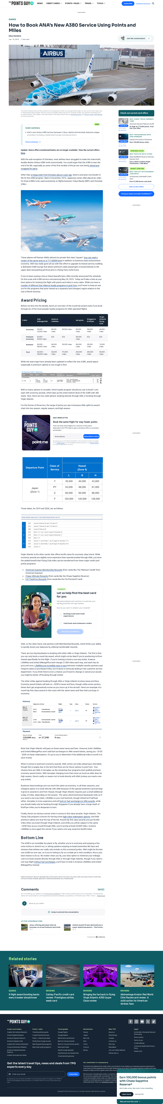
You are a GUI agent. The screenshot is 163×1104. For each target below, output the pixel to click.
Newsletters (112, 1047)
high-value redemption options (76, 816)
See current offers (136, 187)
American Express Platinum (16, 1038)
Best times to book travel (66, 1038)
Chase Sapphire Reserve (15, 1035)
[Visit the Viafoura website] (100, 937)
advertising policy (76, 114)
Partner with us (113, 1053)
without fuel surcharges (44, 862)
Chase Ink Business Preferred (16, 1047)
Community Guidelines (52, 894)
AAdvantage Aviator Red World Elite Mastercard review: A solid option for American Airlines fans (137, 999)
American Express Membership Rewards (44, 570)
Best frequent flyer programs (42, 1044)
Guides (12, 19)
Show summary (31, 142)
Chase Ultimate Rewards (37, 576)
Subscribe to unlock (91, 436)
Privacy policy (138, 1037)
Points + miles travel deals (41, 1038)
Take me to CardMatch (70, 632)
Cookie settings (139, 1043)
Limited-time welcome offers (16, 1055)
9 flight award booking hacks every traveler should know (24, 996)
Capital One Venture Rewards (17, 1032)
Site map (112, 1044)
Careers (111, 1038)
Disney (85, 1050)
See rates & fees (122, 130)
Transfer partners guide (40, 1032)
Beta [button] (100, 889)
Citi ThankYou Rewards (36, 579)
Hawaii (85, 1032)
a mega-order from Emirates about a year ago (51, 175)
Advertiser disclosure (143, 3)
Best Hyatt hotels (63, 1047)
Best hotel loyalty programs (41, 1047)
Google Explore (63, 1035)
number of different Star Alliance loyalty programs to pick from (49, 285)
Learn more (126, 1094)
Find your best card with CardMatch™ (136, 194)
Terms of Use (60, 443)
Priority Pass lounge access (41, 1041)
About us (112, 1032)
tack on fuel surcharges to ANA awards (77, 801)
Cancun (86, 1047)
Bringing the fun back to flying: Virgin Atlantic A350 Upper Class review (99, 997)
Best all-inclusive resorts (66, 1041)
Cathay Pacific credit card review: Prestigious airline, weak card (60, 997)
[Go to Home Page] (21, 3)
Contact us (112, 1041)
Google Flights (63, 1032)
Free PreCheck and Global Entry (68, 1053)
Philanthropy (113, 1035)
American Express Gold (15, 1041)
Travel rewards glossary (66, 1056)
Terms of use (138, 1040)
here (23, 153)
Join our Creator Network (117, 1050)
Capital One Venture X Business (17, 1044)
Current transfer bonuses (40, 1035)
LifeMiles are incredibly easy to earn (50, 665)
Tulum (85, 1044)
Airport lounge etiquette (66, 1050)
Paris (84, 1041)
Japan (85, 1035)
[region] (63, 919)
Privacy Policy (94, 443)
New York (86, 1038)
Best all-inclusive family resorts (68, 1044)
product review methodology (93, 114)
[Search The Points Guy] (153, 3)
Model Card (138, 1051)
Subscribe (128, 4)
